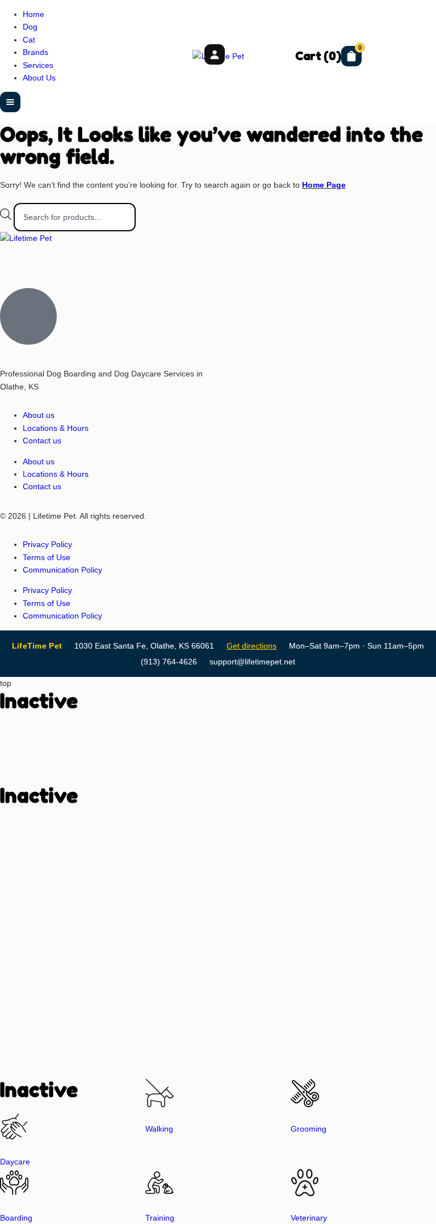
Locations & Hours (56, 428)
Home (33, 14)
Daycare (15, 1161)
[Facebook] (45, 259)
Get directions (251, 645)
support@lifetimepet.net (252, 661)
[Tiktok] (75, 259)
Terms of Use (46, 557)
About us (38, 415)
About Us (39, 77)
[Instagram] (14, 259)
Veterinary (309, 1217)
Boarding (16, 1217)
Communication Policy (62, 569)
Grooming (308, 1128)
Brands (35, 52)
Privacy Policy (47, 544)
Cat (29, 39)
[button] (10, 102)
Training (159, 1217)
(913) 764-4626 (169, 661)
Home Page (324, 184)
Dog (30, 26)
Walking (159, 1128)
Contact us (42, 440)
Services (38, 65)
